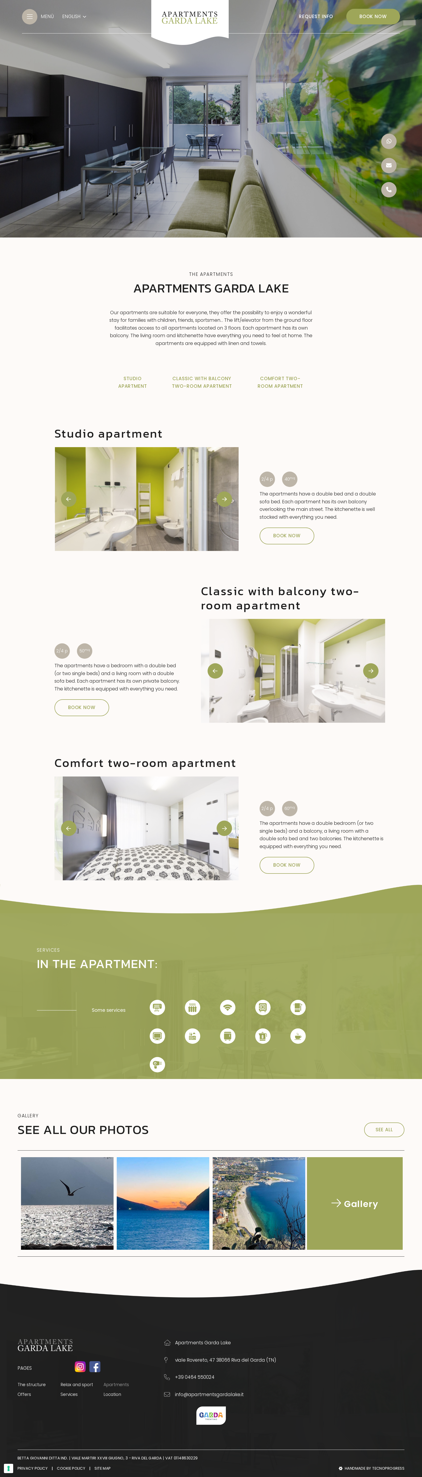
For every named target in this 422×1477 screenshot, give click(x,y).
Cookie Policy (71, 1468)
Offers (24, 1394)
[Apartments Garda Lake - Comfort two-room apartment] (146, 828)
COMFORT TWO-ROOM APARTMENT (280, 382)
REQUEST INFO (316, 16)
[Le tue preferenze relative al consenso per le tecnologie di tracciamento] (8, 1468)
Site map (103, 1468)
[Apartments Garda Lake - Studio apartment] (146, 499)
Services (69, 1394)
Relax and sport (77, 1385)
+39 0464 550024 (194, 1377)
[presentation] (68, 499)
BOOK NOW (373, 16)
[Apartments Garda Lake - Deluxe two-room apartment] (293, 670)
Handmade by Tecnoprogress (374, 1468)
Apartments (125, 1384)
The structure (32, 1385)
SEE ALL (384, 1129)
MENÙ (47, 16)
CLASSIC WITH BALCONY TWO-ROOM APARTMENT (202, 382)
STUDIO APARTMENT (132, 382)
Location (112, 1394)
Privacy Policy (33, 1468)
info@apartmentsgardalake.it (209, 1394)
